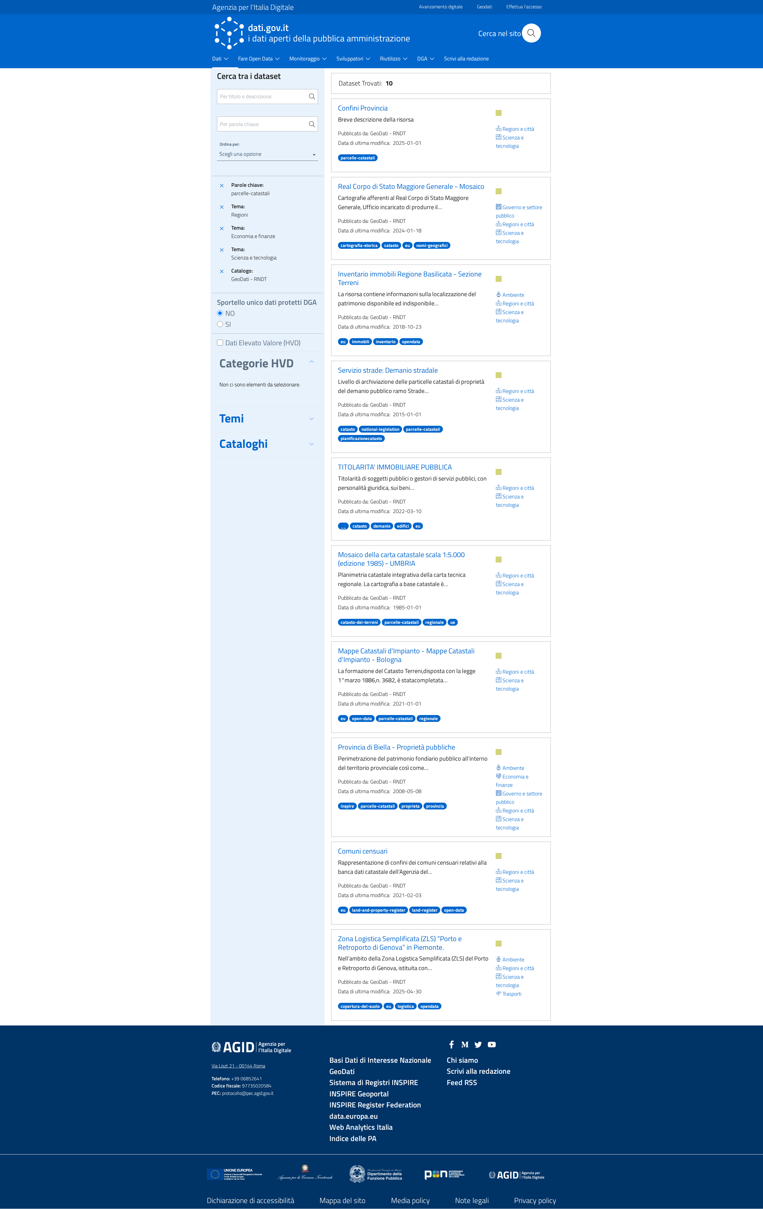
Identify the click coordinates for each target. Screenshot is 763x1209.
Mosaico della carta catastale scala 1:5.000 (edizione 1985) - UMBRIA (401, 558)
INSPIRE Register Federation (375, 1104)
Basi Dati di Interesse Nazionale (380, 1060)
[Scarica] (499, 113)
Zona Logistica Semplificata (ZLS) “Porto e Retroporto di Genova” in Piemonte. (400, 942)
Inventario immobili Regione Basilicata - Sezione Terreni (410, 278)
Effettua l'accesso (524, 6)
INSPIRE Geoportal (359, 1093)
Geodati (484, 6)
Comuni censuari (362, 851)
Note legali (472, 1200)
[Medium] (465, 1044)
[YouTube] (492, 1044)
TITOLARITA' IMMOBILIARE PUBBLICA (395, 466)
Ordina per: (229, 144)
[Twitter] (478, 1044)
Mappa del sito (342, 1200)
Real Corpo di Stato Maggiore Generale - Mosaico (411, 186)
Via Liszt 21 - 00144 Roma (238, 1065)
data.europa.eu (353, 1116)
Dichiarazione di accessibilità (250, 1200)
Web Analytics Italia (361, 1127)
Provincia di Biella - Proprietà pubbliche (396, 747)
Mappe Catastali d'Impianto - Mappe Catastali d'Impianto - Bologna (406, 655)
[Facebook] (451, 1044)
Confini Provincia (363, 107)
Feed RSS (462, 1082)
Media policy (410, 1200)
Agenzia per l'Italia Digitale (253, 7)
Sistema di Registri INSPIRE (373, 1082)
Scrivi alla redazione (479, 1071)
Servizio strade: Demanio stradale (388, 370)
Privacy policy (535, 1200)
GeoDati (342, 1071)
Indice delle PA (352, 1138)
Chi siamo (462, 1060)
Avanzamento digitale (441, 6)
